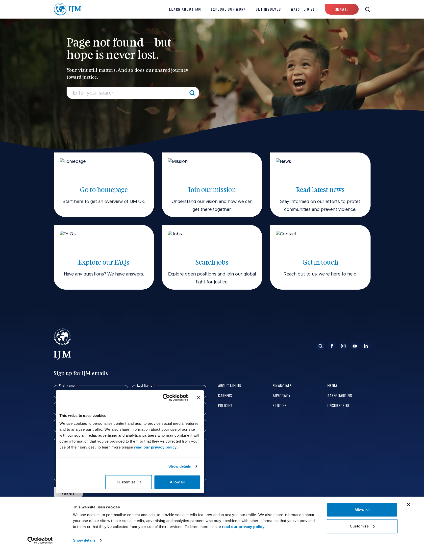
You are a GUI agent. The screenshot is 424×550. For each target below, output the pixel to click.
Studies (280, 405)
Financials (282, 385)
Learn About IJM (185, 9)
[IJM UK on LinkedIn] (366, 346)
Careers (225, 395)
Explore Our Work (228, 9)
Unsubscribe (338, 405)
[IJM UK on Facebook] (331, 346)
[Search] (192, 93)
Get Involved (268, 9)
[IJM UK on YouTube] (354, 346)
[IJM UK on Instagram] (343, 346)
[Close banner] (408, 504)
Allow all (362, 510)
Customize (359, 526)
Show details (84, 540)
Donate (342, 9)
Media (332, 385)
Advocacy (282, 395)
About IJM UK (229, 385)
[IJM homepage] (67, 9)
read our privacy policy (243, 527)
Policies (225, 405)
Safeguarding (339, 395)
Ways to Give (303, 9)
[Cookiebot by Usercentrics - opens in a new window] (40, 540)
